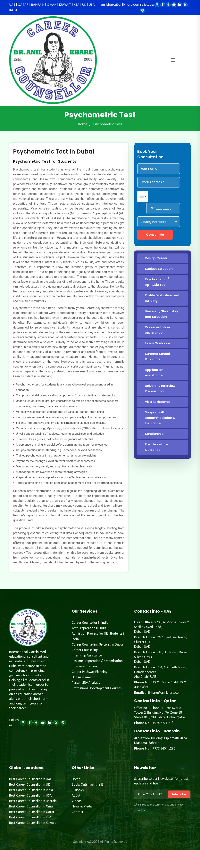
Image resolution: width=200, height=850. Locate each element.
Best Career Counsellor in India (31, 790)
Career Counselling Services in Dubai (97, 644)
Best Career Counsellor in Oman (31, 806)
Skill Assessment (83, 677)
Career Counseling (85, 650)
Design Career (156, 258)
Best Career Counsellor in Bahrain (33, 801)
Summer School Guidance (157, 356)
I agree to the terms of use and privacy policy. (161, 807)
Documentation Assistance (157, 330)
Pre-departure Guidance (156, 447)
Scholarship (154, 434)
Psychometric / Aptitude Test (157, 282)
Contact (77, 812)
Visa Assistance (157, 402)
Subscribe (178, 794)
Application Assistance (154, 372)
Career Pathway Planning (89, 672)
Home (82, 124)
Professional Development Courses (96, 688)
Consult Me (155, 234)
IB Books (78, 790)
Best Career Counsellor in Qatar (31, 812)
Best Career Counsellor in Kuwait (32, 823)
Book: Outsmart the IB (88, 784)
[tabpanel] (68, 360)
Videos (76, 801)
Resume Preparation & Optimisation (97, 661)
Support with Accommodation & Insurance (160, 417)
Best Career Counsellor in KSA (30, 817)
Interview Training (84, 666)
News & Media (82, 806)
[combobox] (143, 196)
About (76, 795)
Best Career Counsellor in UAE (30, 779)
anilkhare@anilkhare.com (120, 4)
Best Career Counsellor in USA (30, 795)
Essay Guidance (157, 343)
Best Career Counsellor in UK (29, 784)
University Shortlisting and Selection (162, 314)
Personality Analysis (86, 682)
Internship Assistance (87, 655)
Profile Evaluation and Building (162, 298)
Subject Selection (159, 268)
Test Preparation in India (89, 628)
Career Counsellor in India (90, 622)
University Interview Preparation (160, 388)
